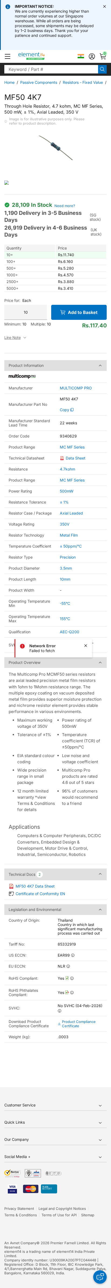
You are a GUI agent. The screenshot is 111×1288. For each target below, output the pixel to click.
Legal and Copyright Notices (62, 1208)
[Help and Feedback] (100, 1277)
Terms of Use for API (59, 1215)
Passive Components (38, 82)
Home (9, 82)
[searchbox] (51, 69)
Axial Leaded (71, 513)
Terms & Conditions (20, 1215)
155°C (65, 618)
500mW (67, 491)
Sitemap (87, 1215)
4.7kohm (67, 469)
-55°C (65, 603)
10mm (65, 579)
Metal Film (69, 535)
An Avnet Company (20, 1243)
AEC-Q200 (69, 631)
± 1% (64, 502)
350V (65, 524)
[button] (7, 56)
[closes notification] (104, 6)
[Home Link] (41, 56)
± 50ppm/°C (71, 546)
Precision (68, 557)
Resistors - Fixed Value (83, 82)
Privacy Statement (19, 1208)
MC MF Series (72, 447)
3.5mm (66, 568)
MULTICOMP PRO (76, 388)
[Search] (102, 69)
